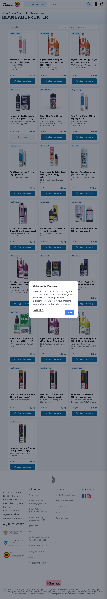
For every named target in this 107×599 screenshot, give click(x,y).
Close (69, 312)
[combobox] (38, 310)
